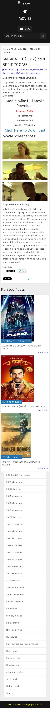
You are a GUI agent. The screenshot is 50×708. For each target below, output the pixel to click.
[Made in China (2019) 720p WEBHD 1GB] (17, 378)
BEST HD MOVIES (16, 704)
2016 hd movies (14, 510)
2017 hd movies (14, 517)
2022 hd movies (14, 552)
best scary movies (15, 601)
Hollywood (30, 73)
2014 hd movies (14, 496)
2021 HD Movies (14, 545)
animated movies (15, 594)
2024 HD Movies (14, 566)
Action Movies (13, 580)
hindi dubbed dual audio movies (22, 644)
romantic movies (14, 672)
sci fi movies (12, 679)
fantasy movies (14, 630)
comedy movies (40, 70)
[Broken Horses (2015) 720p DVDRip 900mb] (16, 435)
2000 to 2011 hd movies (16, 341)
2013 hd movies (14, 489)
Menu (27, 29)
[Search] (43, 36)
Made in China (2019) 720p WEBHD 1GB (23, 406)
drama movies (8, 73)
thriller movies (13, 686)
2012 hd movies (25, 70)
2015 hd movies (11, 457)
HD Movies (20, 73)
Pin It (29, 279)
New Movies (12, 665)
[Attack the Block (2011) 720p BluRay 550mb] (17, 318)
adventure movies (15, 587)
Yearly (39, 73)
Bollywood (11, 609)
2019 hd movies (11, 401)
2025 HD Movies (14, 573)
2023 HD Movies (14, 559)
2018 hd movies (14, 524)
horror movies (13, 658)
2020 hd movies (14, 538)
